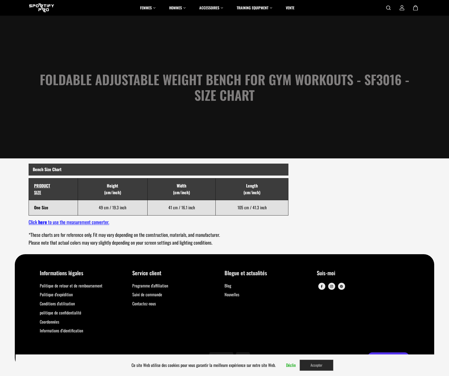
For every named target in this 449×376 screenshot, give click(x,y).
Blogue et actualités (245, 273)
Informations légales (61, 273)
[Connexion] (402, 8)
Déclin (291, 365)
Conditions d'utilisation (57, 303)
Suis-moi (326, 273)
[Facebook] (322, 286)
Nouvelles (231, 294)
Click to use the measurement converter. (69, 221)
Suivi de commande (147, 294)
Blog (227, 286)
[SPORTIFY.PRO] (42, 8)
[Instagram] (331, 286)
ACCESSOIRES (209, 7)
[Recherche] (388, 8)
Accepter (316, 365)
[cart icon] (415, 8)
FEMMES (146, 7)
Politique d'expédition (56, 294)
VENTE (290, 7)
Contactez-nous (144, 303)
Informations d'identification (61, 330)
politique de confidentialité (60, 313)
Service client (146, 273)
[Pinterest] (341, 286)
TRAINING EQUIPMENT (252, 7)
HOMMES (175, 7)
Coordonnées (49, 322)
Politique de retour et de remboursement (71, 286)
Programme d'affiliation (150, 286)
